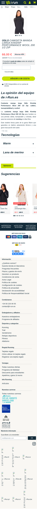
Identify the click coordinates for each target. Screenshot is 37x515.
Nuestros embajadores (11, 317)
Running (5, 327)
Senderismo (6, 333)
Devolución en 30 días (18, 226)
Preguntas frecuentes (10, 269)
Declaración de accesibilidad (13, 291)
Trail (3, 330)
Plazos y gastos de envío (12, 271)
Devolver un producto (10, 274)
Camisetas (19, 7)
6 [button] (24, 217)
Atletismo (5, 341)
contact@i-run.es (8, 306)
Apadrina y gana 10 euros (12, 375)
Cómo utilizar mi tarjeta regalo (14, 354)
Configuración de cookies (12, 285)
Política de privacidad (10, 288)
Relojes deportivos (9, 336)
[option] (18, 21)
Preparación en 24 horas (6, 226)
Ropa (13, 7)
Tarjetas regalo (8, 351)
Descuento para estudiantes (13, 373)
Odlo (26, 7)
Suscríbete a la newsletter (10, 435)
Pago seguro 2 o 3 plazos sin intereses (31, 227)
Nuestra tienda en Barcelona (13, 266)
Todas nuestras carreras (11, 394)
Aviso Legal (6, 280)
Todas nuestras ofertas (11, 367)
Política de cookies (9, 282)
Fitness (5, 338)
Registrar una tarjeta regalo (12, 357)
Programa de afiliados (10, 319)
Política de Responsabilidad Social (15, 293)
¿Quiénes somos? (9, 263)
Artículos (5, 383)
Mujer (7, 7)
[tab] (18, 143)
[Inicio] (2, 7)
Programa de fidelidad (10, 370)
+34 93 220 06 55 (9, 304)
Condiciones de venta (10, 277)
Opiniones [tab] (7, 166)
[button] (16, 68)
